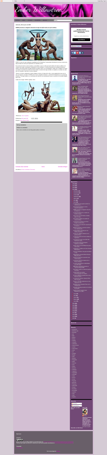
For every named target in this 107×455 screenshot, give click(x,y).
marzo (75, 297)
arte (73, 334)
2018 (73, 310)
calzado (74, 340)
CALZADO (30, 20)
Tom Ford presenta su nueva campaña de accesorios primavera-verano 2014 (84, 138)
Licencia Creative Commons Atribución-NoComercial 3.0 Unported (58, 441)
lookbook (74, 369)
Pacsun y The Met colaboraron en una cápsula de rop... (81, 282)
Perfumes (74, 384)
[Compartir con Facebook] (36, 118)
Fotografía (74, 359)
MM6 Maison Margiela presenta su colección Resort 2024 (81, 267)
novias (73, 379)
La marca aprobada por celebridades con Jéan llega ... (81, 264)
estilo (73, 356)
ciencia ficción (75, 345)
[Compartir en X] (34, 118)
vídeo (73, 395)
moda (27, 120)
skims (23, 115)
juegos (73, 366)
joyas (73, 364)
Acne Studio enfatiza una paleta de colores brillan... (81, 219)
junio (75, 202)
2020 (73, 307)
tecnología (74, 390)
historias (74, 363)
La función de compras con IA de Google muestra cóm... (80, 222)
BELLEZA (45, 20)
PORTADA (18, 20)
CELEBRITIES (37, 20)
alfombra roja (75, 330)
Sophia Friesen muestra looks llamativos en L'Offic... (80, 291)
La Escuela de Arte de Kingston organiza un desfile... (80, 243)
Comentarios (76, 405)
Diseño (24, 120)
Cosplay (74, 353)
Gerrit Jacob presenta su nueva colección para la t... (80, 207)
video (73, 393)
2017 (73, 312)
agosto (75, 198)
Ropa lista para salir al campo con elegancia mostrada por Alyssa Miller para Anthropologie (85, 117)
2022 (73, 303)
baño (21, 120)
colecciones (75, 348)
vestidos (74, 392)
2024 (73, 187)
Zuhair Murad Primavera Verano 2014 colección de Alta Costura (85, 97)
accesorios (74, 329)
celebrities (74, 343)
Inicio (43, 166)
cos (73, 351)
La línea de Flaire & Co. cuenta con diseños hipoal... (81, 213)
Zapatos (74, 396)
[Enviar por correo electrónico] (31, 118)
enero (75, 301)
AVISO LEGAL (19, 447)
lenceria (74, 367)
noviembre (76, 192)
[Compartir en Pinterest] (37, 118)
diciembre (76, 191)
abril (75, 295)
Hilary (85, 415)
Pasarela (74, 380)
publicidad (74, 385)
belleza (73, 337)
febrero (75, 299)
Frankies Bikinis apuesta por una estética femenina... (80, 231)
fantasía (74, 358)
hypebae (27, 115)
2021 (73, 305)
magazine (74, 371)
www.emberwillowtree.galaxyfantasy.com (64, 442)
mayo (75, 293)
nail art (73, 377)
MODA (23, 20)
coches (73, 347)
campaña (74, 342)
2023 (73, 189)
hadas (73, 361)
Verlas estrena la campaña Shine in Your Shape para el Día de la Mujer (84, 170)
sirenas (73, 387)
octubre (75, 194)
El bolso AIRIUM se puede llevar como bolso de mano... (82, 276)
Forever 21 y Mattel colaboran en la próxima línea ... (81, 234)
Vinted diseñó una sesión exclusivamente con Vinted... (80, 273)
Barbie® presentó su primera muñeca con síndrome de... (81, 228)
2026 (73, 183)
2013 (73, 318)
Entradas (75, 403)
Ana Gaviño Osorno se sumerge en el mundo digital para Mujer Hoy (84, 77)
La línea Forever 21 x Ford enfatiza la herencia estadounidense (84, 159)
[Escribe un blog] (33, 118)
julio (75, 200)
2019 (73, 308)
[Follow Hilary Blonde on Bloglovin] (76, 46)
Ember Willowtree (38, 9)
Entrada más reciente (22, 166)
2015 (73, 314)
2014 (73, 316)
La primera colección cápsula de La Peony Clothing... (81, 261)
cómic (73, 350)
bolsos (73, 338)
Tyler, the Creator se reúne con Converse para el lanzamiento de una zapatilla (84, 148)
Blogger (58, 451)
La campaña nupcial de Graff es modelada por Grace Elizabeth (84, 127)
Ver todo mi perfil (86, 426)
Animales (74, 332)
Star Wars (74, 388)
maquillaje (74, 372)
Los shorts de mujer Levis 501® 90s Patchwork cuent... (81, 240)
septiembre (76, 196)
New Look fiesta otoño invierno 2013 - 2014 (83, 87)
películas (74, 382)
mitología (74, 374)
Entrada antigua (62, 166)
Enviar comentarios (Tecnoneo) (28, 169)
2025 (73, 185)
